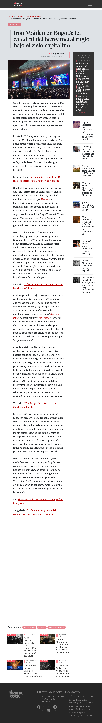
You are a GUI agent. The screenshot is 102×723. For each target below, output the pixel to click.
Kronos (41, 627)
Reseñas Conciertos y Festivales (28, 16)
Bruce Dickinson (57, 627)
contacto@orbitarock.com (81, 703)
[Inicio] (19, 4)
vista (22, 646)
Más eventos (83, 113)
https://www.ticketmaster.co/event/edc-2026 (83, 94)
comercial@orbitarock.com (81, 715)
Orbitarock (42, 710)
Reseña (14, 24)
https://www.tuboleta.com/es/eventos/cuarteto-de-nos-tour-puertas (83, 84)
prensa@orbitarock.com (80, 709)
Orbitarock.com (46, 707)
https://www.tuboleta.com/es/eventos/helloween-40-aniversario (83, 66)
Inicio (11, 16)
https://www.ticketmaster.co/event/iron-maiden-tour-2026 (83, 103)
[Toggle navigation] (90, 4)
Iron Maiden (29, 627)
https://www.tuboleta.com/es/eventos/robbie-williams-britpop (83, 75)
